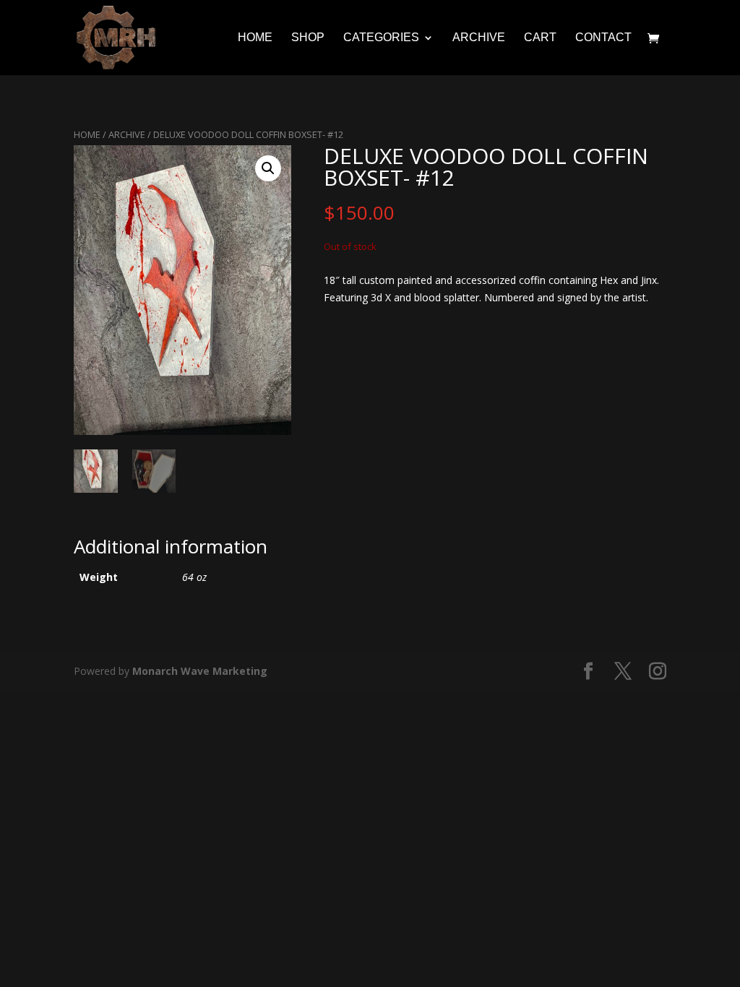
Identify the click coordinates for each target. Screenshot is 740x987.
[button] (268, 168)
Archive (478, 38)
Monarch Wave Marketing (199, 671)
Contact (603, 38)
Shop (307, 38)
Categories (381, 38)
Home (255, 38)
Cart (540, 38)
